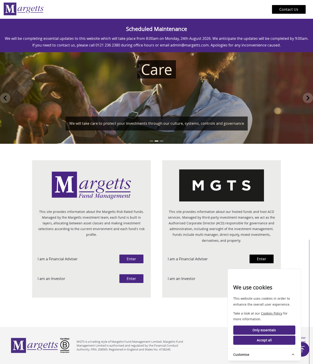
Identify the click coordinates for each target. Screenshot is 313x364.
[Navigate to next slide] (308, 98)
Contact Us (288, 9)
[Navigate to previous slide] (5, 98)
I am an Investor (51, 278)
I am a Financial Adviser (58, 258)
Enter (131, 258)
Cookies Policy (271, 313)
